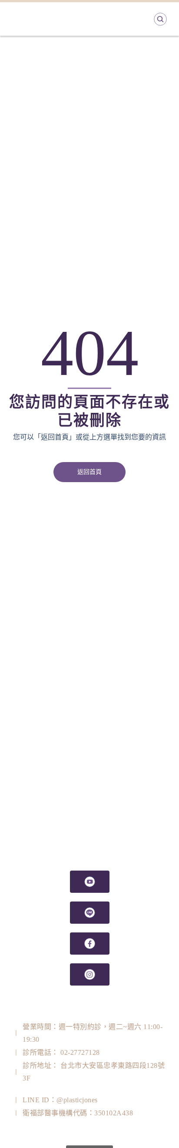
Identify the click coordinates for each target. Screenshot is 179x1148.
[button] (89, 472)
